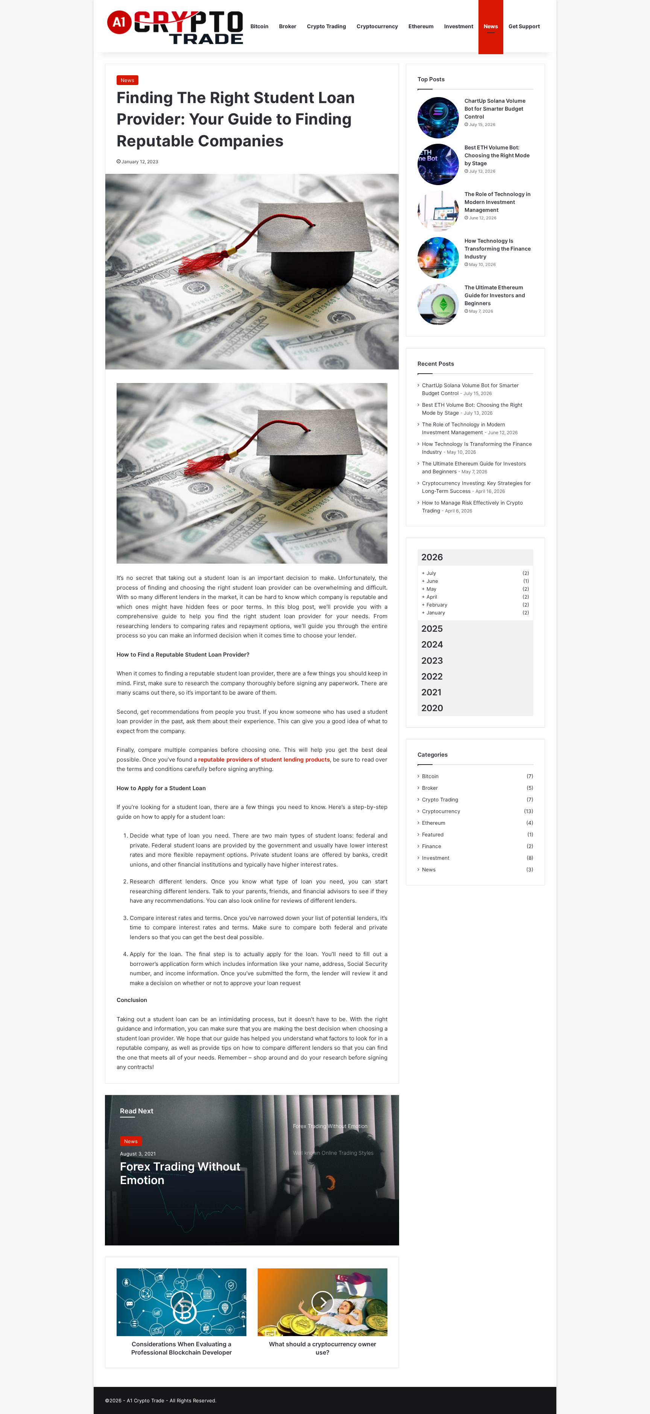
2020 (432, 708)
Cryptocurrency (377, 26)
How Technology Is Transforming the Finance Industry (498, 248)
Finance (431, 846)
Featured (432, 835)
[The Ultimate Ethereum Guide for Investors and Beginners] (438, 304)
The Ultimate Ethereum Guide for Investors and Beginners (495, 295)
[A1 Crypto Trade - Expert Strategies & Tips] (175, 26)
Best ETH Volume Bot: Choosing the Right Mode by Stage (497, 155)
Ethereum (421, 26)
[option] (252, 1170)
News (491, 26)
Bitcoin (260, 26)
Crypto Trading (326, 26)
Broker (287, 26)
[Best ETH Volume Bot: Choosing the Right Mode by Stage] (438, 164)
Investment (458, 26)
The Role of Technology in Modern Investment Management (498, 202)
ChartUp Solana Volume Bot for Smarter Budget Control (495, 108)
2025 (432, 628)
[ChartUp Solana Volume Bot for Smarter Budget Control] (438, 117)
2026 (432, 557)
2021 (431, 692)
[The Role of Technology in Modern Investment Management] (438, 211)
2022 (432, 676)
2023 (432, 660)
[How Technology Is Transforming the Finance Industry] (438, 257)
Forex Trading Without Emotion (180, 1173)
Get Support (524, 26)
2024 (432, 644)
